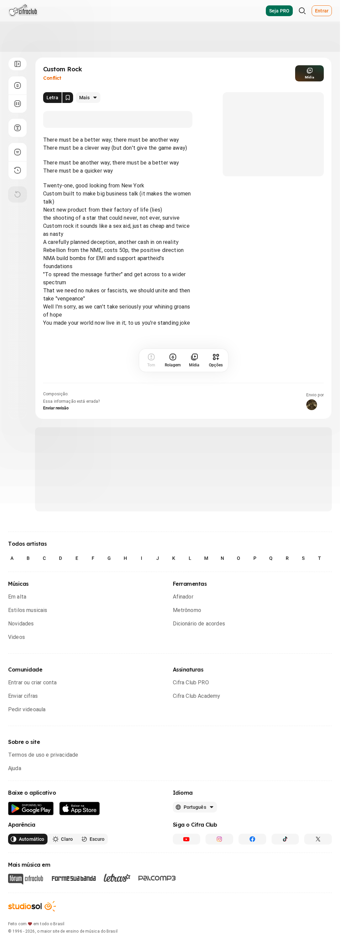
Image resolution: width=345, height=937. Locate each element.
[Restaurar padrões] (17, 194)
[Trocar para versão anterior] (17, 170)
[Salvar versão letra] (67, 97)
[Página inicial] (23, 11)
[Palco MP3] (157, 878)
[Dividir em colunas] (17, 104)
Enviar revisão (56, 408)
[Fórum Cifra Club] (25, 879)
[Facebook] (252, 839)
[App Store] (79, 809)
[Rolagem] (17, 85)
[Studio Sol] (32, 906)
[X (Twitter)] (318, 839)
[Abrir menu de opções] (17, 64)
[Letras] (117, 878)
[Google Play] (31, 809)
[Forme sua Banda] (73, 877)
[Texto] (17, 128)
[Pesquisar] (302, 10)
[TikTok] (285, 839)
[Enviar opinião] (17, 152)
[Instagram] (219, 839)
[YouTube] (186, 839)
